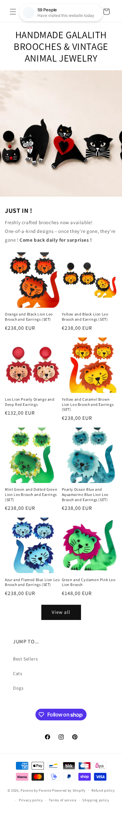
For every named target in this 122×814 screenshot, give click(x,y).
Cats (17, 673)
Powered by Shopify (69, 790)
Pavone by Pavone (35, 790)
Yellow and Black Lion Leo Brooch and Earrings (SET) (85, 317)
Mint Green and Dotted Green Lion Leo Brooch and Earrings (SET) (31, 494)
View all (61, 612)
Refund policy (103, 790)
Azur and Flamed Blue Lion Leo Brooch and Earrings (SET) (32, 582)
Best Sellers (25, 659)
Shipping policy (95, 800)
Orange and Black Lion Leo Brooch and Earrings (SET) (29, 317)
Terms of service (62, 800)
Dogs (18, 688)
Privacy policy (31, 800)
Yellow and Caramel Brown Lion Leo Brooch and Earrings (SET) (88, 404)
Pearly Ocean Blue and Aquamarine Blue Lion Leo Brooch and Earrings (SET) (85, 494)
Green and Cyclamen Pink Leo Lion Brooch (88, 582)
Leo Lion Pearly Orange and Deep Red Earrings (30, 402)
